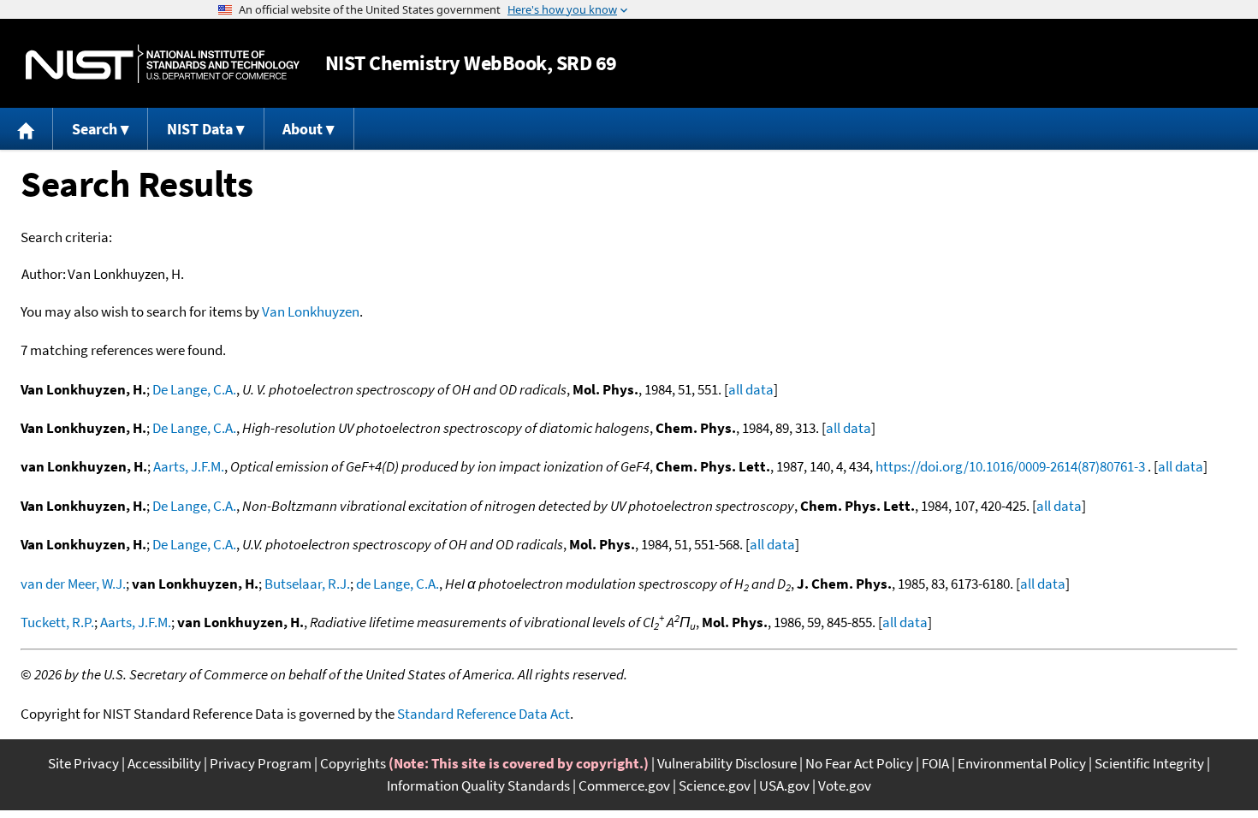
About (302, 129)
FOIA (935, 763)
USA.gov (784, 785)
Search (94, 129)
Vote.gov (844, 785)
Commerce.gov (624, 785)
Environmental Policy (1022, 763)
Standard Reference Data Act (483, 713)
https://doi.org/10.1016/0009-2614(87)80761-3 (1010, 466)
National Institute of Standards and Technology (163, 63)
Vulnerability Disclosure (727, 763)
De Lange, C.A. (194, 389)
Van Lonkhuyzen (310, 311)
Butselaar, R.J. (307, 583)
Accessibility (164, 763)
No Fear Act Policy (859, 763)
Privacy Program (261, 763)
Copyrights (353, 763)
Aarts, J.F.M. (188, 466)
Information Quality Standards (478, 785)
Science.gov (715, 785)
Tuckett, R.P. (57, 622)
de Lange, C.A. (397, 583)
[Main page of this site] (26, 129)
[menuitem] (26, 129)
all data (751, 389)
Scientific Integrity (1149, 763)
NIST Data (200, 129)
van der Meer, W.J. (73, 583)
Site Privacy (83, 763)
